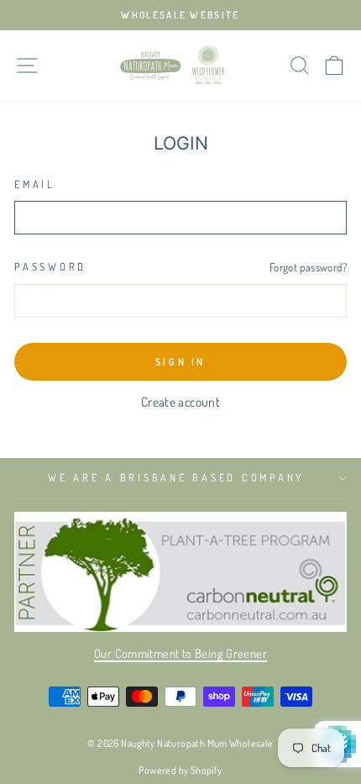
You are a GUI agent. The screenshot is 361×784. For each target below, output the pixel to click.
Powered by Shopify (180, 770)
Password (50, 266)
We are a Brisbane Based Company (176, 477)
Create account (180, 401)
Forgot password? (308, 267)
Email (34, 184)
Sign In (180, 361)
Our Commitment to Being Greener (180, 652)
